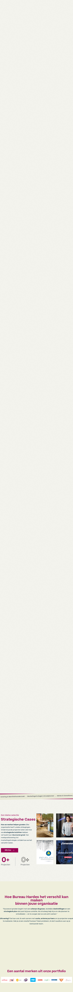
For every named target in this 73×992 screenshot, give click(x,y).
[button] (3, 980)
